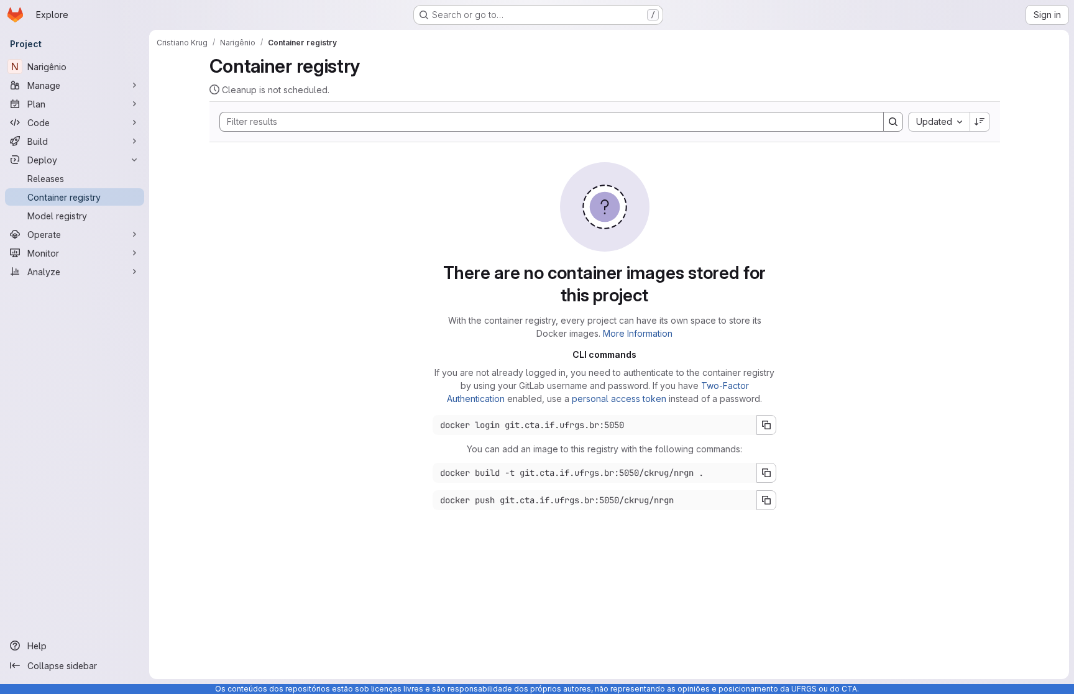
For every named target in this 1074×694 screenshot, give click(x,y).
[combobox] (939, 122)
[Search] (893, 122)
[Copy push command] (766, 500)
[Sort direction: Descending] (980, 122)
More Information (637, 333)
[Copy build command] (766, 473)
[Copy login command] (766, 425)
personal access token (619, 398)
